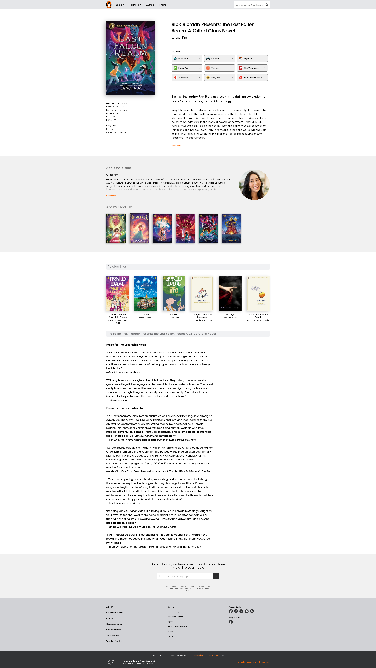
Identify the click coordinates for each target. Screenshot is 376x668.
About (109, 607)
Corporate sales (114, 624)
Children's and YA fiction (116, 132)
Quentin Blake (197, 320)
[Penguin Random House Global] (114, 661)
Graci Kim (180, 37)
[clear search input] (267, 5)
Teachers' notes (114, 641)
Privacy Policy (198, 655)
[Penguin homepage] (109, 4)
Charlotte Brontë (230, 317)
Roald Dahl (174, 317)
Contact (110, 618)
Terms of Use (197, 588)
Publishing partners (175, 616)
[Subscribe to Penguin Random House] (216, 576)
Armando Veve (114, 320)
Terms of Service (213, 655)
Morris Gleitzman (145, 317)
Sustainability (112, 635)
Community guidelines (177, 611)
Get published (113, 629)
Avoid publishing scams (178, 626)
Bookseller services (115, 612)
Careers (171, 607)
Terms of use (173, 636)
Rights (170, 621)
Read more (176, 145)
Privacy (170, 631)
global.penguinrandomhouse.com (254, 661)
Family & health (112, 129)
